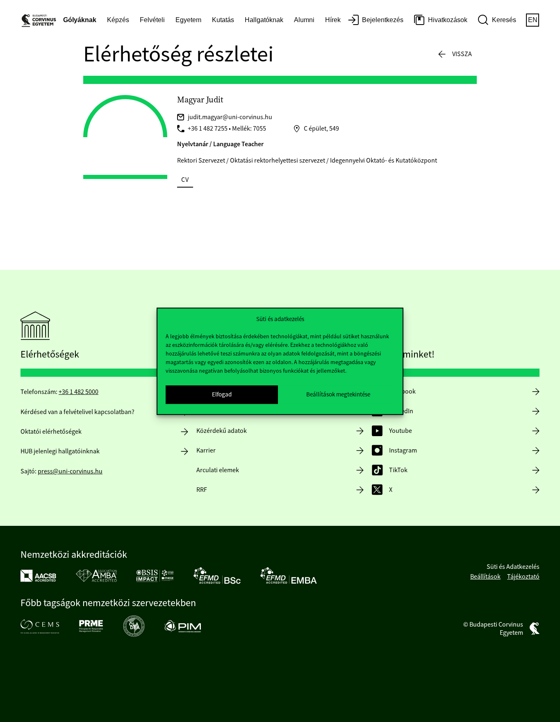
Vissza (462, 54)
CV (185, 180)
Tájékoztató (523, 577)
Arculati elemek (217, 470)
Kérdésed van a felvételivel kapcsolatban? (77, 412)
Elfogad (222, 394)
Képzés (118, 19)
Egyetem (188, 19)
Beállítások (485, 577)
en (532, 19)
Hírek (333, 19)
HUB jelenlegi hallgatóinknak (60, 451)
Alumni (304, 19)
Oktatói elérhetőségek (51, 432)
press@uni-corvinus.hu (70, 471)
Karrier (206, 450)
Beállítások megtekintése (338, 394)
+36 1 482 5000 (78, 392)
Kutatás (223, 19)
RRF (201, 490)
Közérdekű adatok (221, 431)
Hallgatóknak (264, 19)
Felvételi (152, 19)
